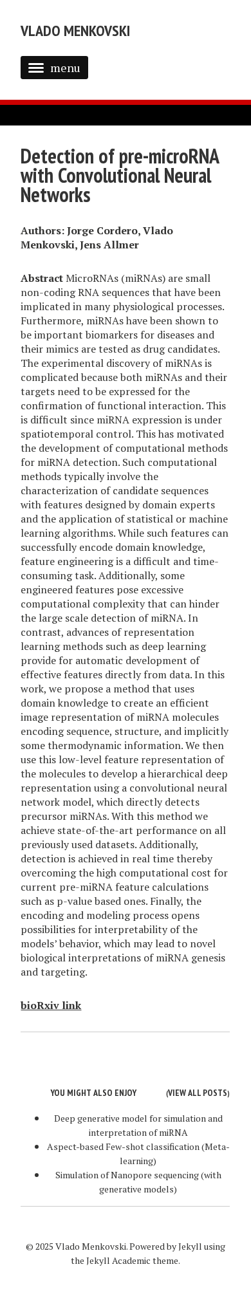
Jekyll (190, 1246)
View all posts (197, 1093)
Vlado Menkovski (75, 31)
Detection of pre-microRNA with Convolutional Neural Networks (120, 175)
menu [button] (65, 67)
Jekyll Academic (118, 1260)
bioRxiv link (51, 1005)
